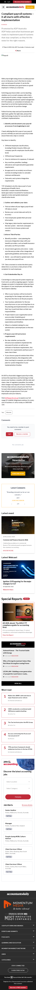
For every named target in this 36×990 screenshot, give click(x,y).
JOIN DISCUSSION (18, 500)
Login (8, 2)
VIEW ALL (18, 683)
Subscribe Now (18, 473)
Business (4, 24)
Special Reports (15, 599)
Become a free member (22, 2)
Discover (8, 412)
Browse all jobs (27, 805)
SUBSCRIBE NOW (18, 970)
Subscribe (30, 7)
